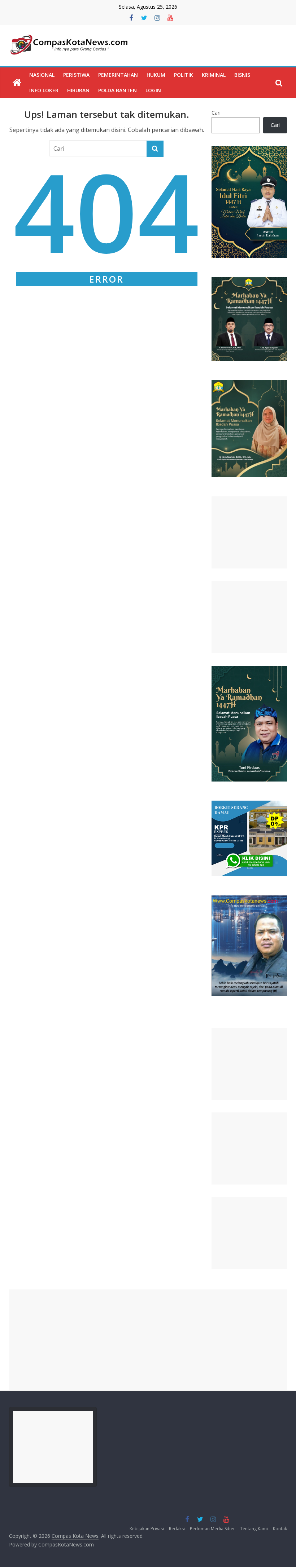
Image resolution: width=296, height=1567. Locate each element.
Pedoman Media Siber (212, 1529)
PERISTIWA (76, 74)
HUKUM (156, 74)
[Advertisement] (249, 532)
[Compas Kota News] (17, 82)
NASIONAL (42, 74)
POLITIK (183, 74)
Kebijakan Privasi (147, 1529)
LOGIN (153, 90)
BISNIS (242, 74)
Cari (216, 112)
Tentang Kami (254, 1529)
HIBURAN (78, 90)
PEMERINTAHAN (118, 74)
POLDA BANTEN (117, 90)
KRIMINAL (214, 74)
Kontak (280, 1529)
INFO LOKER (43, 90)
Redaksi (177, 1529)
